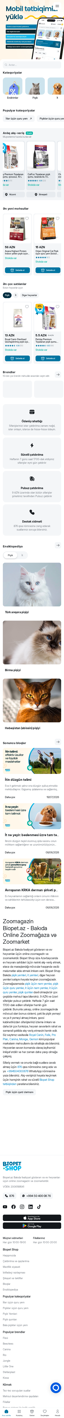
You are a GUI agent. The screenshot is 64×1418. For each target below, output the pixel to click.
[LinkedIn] (30, 1207)
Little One (8, 1366)
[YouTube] (5, 1207)
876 (19, 1067)
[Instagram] (22, 1207)
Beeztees (8, 1343)
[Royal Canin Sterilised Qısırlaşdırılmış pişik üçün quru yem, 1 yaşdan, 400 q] (17, 317)
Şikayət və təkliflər (13, 1278)
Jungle (6, 1360)
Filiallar (6, 1402)
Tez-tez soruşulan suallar (17, 1390)
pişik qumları (25, 992)
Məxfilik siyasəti (11, 1266)
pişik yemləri (19, 975)
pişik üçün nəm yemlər (38, 983)
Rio (4, 1355)
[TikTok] (39, 1207)
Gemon (33, 1039)
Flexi (5, 1338)
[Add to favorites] (27, 218)
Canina (13, 1039)
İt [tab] (22, 555)
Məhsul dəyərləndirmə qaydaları (20, 1396)
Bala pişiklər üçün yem (15, 1325)
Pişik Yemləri (10, 1313)
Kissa (6, 1377)
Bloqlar (6, 1284)
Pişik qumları (10, 1319)
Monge (23, 1039)
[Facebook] (13, 1207)
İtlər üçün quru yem (14, 1302)
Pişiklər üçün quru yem (15, 1308)
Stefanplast (9, 1372)
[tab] (6, 1413)
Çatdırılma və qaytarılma (16, 1261)
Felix (47, 1035)
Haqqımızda (9, 1255)
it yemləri (32, 975)
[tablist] (15, 555)
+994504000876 (17, 1071)
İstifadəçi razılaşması (14, 1272)
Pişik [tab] (10, 555)
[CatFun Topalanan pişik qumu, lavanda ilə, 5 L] (40, 156)
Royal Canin (36, 1035)
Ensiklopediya (10, 1289)
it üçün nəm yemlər (36, 988)
